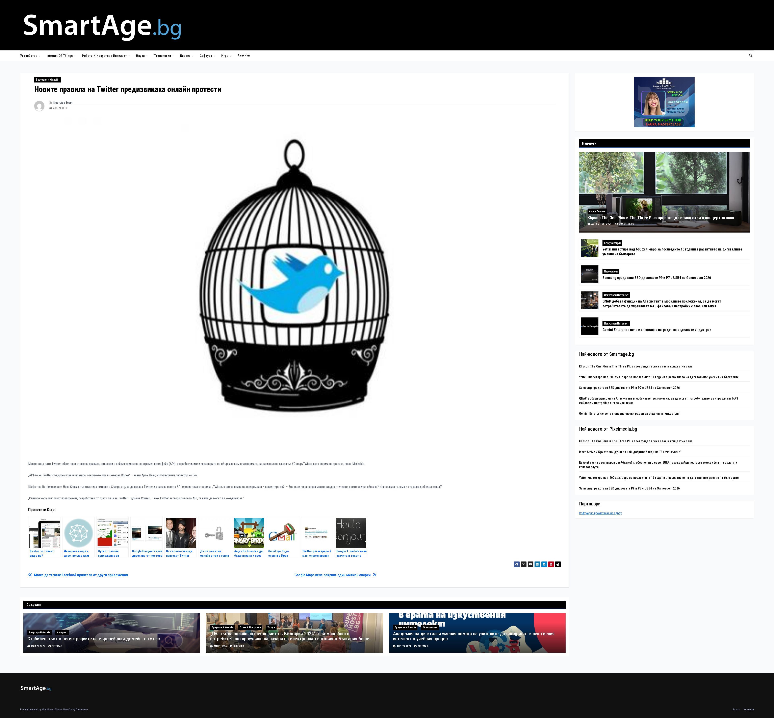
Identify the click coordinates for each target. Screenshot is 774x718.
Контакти (749, 709)
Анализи (244, 55)
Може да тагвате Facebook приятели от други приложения (81, 575)
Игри (225, 56)
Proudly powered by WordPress (37, 709)
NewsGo (67, 709)
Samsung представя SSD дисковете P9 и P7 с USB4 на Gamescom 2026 (656, 278)
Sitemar (57, 646)
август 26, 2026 (602, 223)
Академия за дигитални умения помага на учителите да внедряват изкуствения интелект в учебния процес (474, 636)
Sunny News (627, 223)
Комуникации (612, 243)
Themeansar (82, 709)
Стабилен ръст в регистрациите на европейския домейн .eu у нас (93, 639)
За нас (736, 709)
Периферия (611, 271)
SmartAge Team (62, 102)
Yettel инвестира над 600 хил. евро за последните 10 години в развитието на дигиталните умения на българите (659, 377)
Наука (141, 56)
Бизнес (186, 56)
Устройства (29, 56)
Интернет (62, 632)
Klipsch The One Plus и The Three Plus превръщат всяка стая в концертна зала (661, 217)
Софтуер (206, 56)
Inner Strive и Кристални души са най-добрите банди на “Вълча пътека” (630, 452)
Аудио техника (597, 211)
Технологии (163, 56)
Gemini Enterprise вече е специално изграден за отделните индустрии (656, 330)
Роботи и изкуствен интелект (105, 56)
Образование (429, 627)
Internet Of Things (60, 56)
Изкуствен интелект (616, 295)
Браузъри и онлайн (47, 79)
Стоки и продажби (250, 627)
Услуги (271, 627)
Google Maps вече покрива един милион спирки (332, 575)
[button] (750, 55)
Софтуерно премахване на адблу (600, 513)
